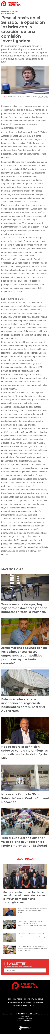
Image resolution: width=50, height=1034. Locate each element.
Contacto (32, 1005)
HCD (23, 1002)
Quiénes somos (20, 1005)
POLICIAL (39, 1002)
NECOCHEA (11, 999)
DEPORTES (30, 1002)
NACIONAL (39, 999)
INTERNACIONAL (13, 1002)
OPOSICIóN (20, 96)
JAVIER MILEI (12, 96)
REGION (20, 999)
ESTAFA (46, 96)
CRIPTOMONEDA (43, 98)
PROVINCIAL (29, 999)
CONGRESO (28, 96)
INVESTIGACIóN (38, 96)
